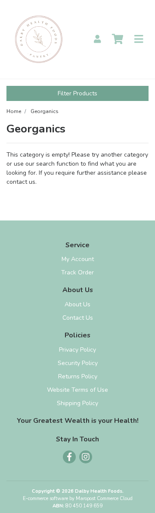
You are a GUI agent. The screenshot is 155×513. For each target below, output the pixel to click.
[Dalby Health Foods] (38, 39)
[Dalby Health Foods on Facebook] (69, 456)
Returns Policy (77, 376)
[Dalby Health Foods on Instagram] (85, 456)
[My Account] (97, 39)
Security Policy (78, 363)
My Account (78, 259)
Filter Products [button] (77, 93)
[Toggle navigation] (139, 39)
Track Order (77, 272)
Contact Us (77, 318)
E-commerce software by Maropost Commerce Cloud (78, 498)
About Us (77, 304)
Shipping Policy (77, 403)
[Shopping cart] (117, 39)
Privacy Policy (77, 350)
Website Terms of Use (77, 390)
